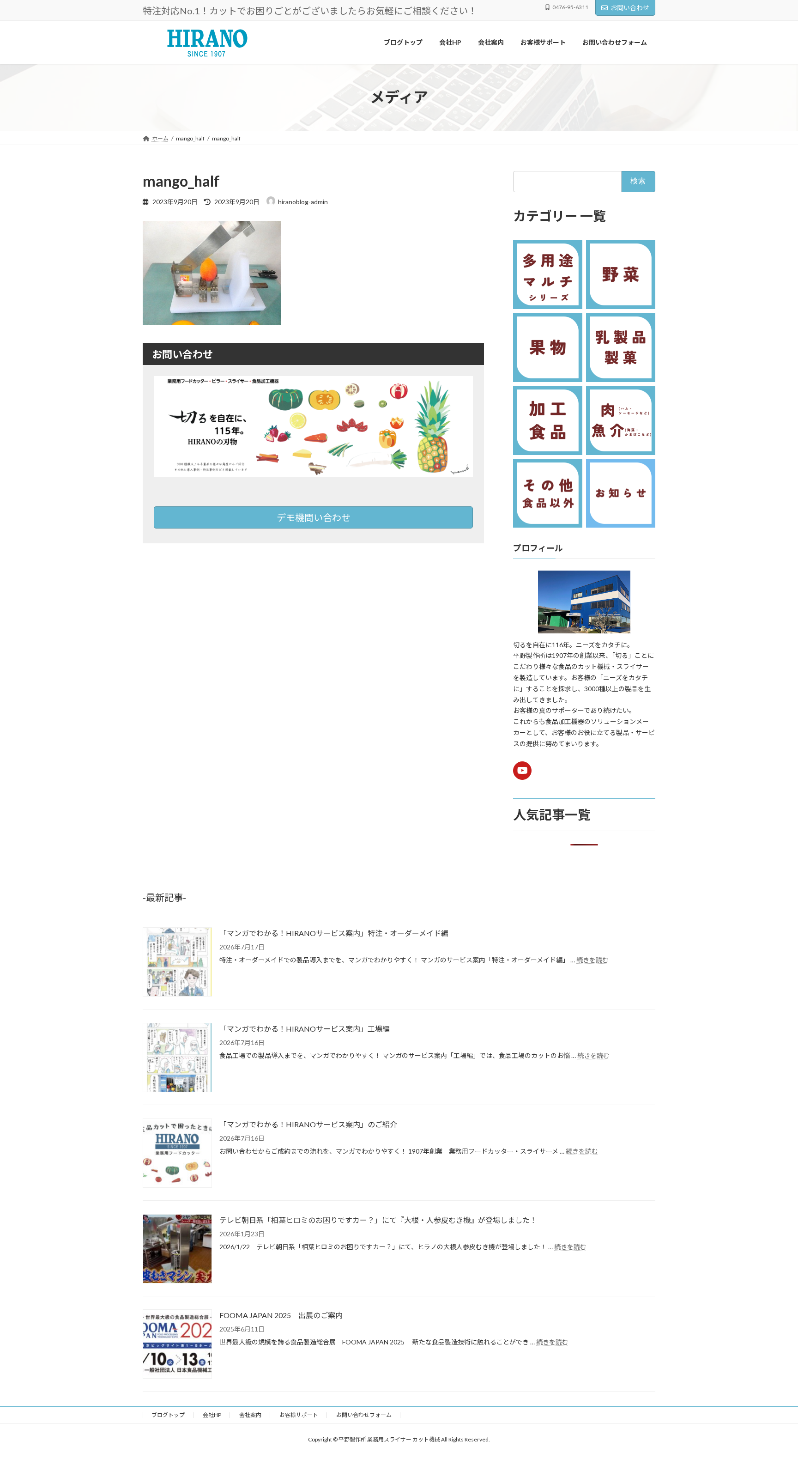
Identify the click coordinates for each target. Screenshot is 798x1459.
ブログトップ (168, 1414)
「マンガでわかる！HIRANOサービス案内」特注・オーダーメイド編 (333, 933)
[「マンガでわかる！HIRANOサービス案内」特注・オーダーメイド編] (177, 962)
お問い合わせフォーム (364, 1414)
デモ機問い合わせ (314, 517)
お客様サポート (298, 1414)
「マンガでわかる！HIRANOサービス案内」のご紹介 (308, 1124)
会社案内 (250, 1414)
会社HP (212, 1414)
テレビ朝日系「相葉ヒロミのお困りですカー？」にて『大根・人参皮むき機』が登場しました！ (378, 1220)
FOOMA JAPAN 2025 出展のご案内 (281, 1315)
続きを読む (592, 960)
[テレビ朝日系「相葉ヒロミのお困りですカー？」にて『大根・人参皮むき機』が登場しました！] (177, 1249)
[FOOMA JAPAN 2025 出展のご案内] (177, 1344)
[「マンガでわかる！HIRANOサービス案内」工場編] (177, 1058)
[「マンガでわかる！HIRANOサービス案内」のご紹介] (177, 1154)
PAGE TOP (771, 1406)
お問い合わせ (630, 8)
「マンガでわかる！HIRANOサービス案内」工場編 (304, 1028)
